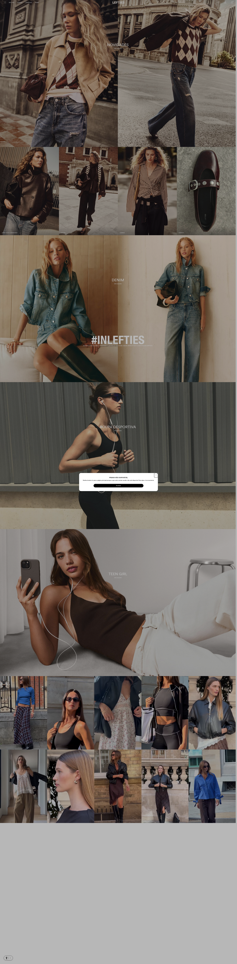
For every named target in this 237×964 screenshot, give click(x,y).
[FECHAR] (156, 475)
